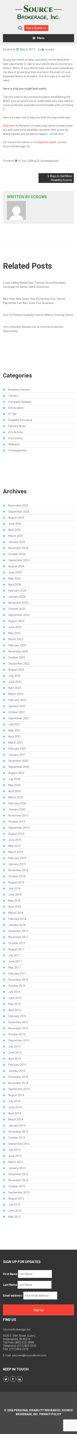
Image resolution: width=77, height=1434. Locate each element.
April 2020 (14, 791)
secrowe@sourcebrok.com (29, 1355)
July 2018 (14, 888)
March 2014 (15, 1119)
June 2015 (15, 1052)
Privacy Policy (50, 1414)
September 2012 (18, 1192)
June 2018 (15, 894)
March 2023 (15, 639)
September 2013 (18, 1143)
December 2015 (18, 1022)
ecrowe (49, 49)
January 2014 (16, 1125)
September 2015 (18, 1040)
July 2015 (14, 1046)
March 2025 (15, 535)
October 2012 (16, 1186)
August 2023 (16, 621)
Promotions (15, 438)
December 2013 (18, 1131)
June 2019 (15, 839)
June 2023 (15, 627)
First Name (10, 1274)
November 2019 (18, 815)
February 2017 (17, 973)
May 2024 (14, 578)
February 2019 (17, 858)
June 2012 (15, 1210)
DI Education (16, 407)
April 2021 (14, 736)
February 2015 (17, 1064)
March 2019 (15, 852)
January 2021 (16, 754)
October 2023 (16, 608)
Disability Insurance (20, 420)
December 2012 (18, 1174)
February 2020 (17, 803)
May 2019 (14, 845)
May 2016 (14, 1004)
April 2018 (14, 906)
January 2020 (16, 809)
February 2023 (17, 645)
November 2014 (18, 1083)
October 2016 (16, 985)
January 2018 (16, 925)
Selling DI (33, 160)
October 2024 (16, 554)
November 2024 (18, 548)
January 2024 (16, 596)
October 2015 (16, 1034)
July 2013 (14, 1149)
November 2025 (18, 505)
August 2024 (16, 566)
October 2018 (16, 876)
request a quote (46, 142)
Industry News (17, 426)
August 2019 (16, 833)
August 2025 (16, 517)
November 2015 (18, 1028)
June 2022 (15, 681)
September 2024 (18, 560)
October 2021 (16, 712)
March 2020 (15, 797)
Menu (40, 38)
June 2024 (15, 572)
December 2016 (18, 979)
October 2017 (16, 943)
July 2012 (14, 1204)
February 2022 (17, 700)
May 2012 (14, 1216)
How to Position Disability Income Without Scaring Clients (38, 314)
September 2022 (18, 663)
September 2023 (18, 615)
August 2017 (16, 949)
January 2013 (16, 1168)
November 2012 (18, 1180)
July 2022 (14, 675)
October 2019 (16, 821)
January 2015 (16, 1070)
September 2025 (18, 511)
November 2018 (18, 870)
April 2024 (14, 584)
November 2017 (18, 937)
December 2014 (18, 1076)
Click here (9, 125)
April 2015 (14, 1058)
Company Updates (19, 401)
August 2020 (16, 773)
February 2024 (17, 590)
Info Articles (15, 432)
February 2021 (17, 748)
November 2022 (18, 651)
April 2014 (14, 1113)
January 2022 (16, 706)
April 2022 (14, 687)
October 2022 (16, 657)
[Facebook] (13, 1379)
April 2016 (14, 1010)
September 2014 (18, 1089)
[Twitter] (6, 1379)
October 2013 (16, 1137)
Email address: (13, 1295)
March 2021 (15, 742)
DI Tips (22, 160)
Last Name (10, 1284)
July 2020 (14, 779)
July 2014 (14, 1101)
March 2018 (15, 912)
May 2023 (14, 633)
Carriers (13, 395)
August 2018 (16, 882)
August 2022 (16, 669)
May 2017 (14, 967)
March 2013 (15, 1162)
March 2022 (15, 694)
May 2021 (14, 730)
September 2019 (18, 827)
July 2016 (14, 991)
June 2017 (15, 961)
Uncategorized (49, 160)
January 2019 (16, 864)
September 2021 (18, 718)
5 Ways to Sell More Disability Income (60, 178)
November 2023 (18, 602)
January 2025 (16, 542)
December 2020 (18, 760)
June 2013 (15, 1156)
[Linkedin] (20, 1379)
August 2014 (16, 1095)
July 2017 (14, 955)
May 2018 (14, 900)
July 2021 (14, 724)
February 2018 (17, 918)
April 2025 (14, 529)
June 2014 (15, 1107)
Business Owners (19, 389)
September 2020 (18, 766)
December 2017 (18, 931)
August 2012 (16, 1198)
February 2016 (17, 1016)
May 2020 (14, 785)
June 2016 (15, 997)
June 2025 (15, 523)
